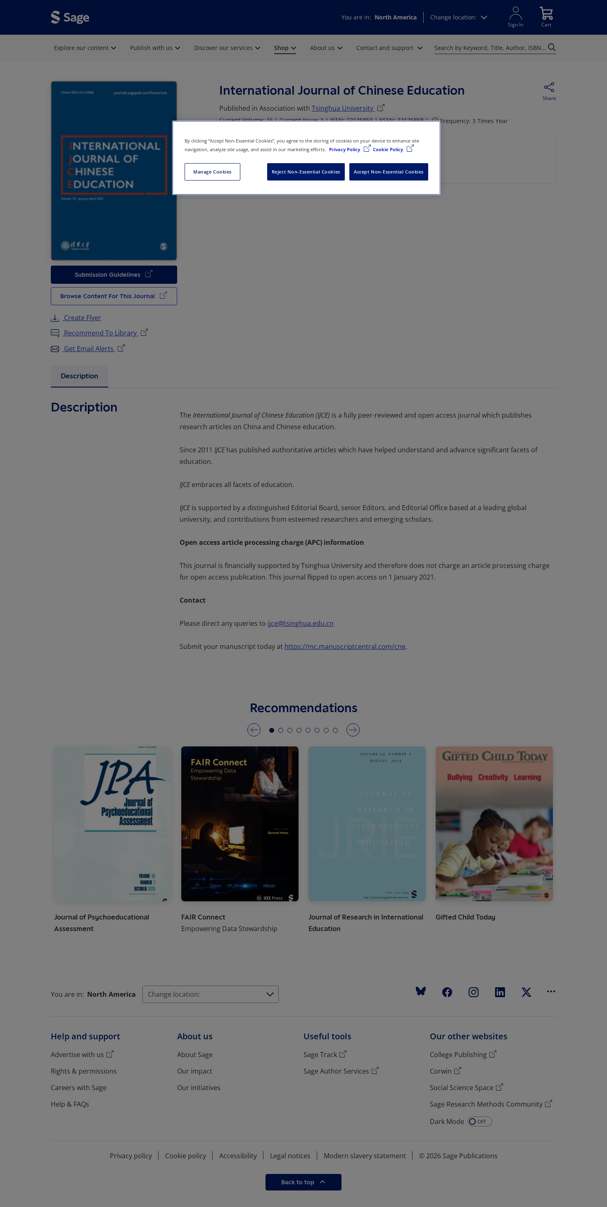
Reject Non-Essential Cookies (306, 172)
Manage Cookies (212, 172)
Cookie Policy (388, 149)
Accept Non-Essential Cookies (389, 172)
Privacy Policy (345, 149)
